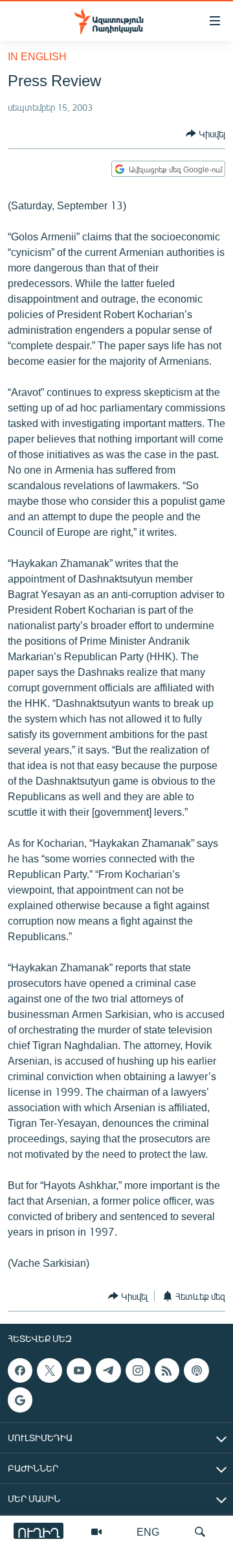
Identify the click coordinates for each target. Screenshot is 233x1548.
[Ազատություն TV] (96, 1532)
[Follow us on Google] (20, 1400)
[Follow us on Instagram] (138, 1370)
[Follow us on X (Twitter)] (49, 1370)
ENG (148, 1531)
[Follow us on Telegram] (108, 1370)
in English (37, 56)
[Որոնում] (200, 1532)
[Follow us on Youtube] (79, 1370)
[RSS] (167, 1370)
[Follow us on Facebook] (20, 1370)
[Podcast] (196, 1370)
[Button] (205, 133)
